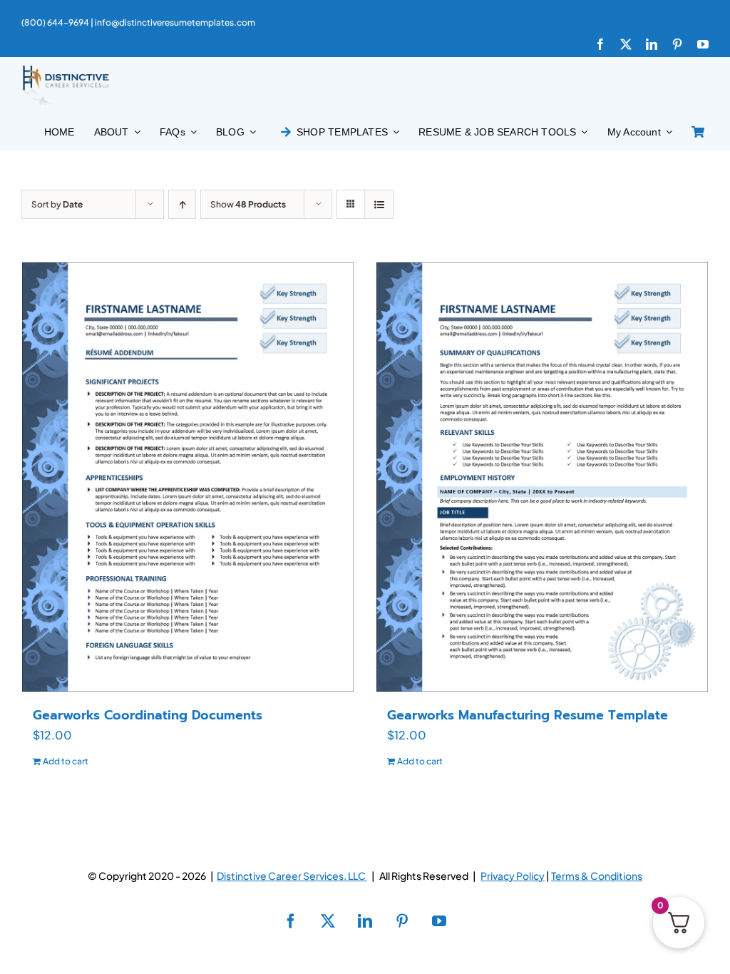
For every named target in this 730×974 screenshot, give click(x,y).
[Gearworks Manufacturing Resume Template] (542, 477)
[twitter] (626, 44)
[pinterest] (677, 44)
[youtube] (703, 44)
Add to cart (65, 761)
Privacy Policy (512, 875)
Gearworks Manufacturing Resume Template (527, 715)
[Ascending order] (182, 204)
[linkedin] (651, 44)
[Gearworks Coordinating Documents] (188, 477)
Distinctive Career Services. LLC (292, 875)
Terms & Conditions (596, 875)
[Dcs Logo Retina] (65, 69)
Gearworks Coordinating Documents (147, 715)
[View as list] (379, 204)
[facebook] (600, 44)
